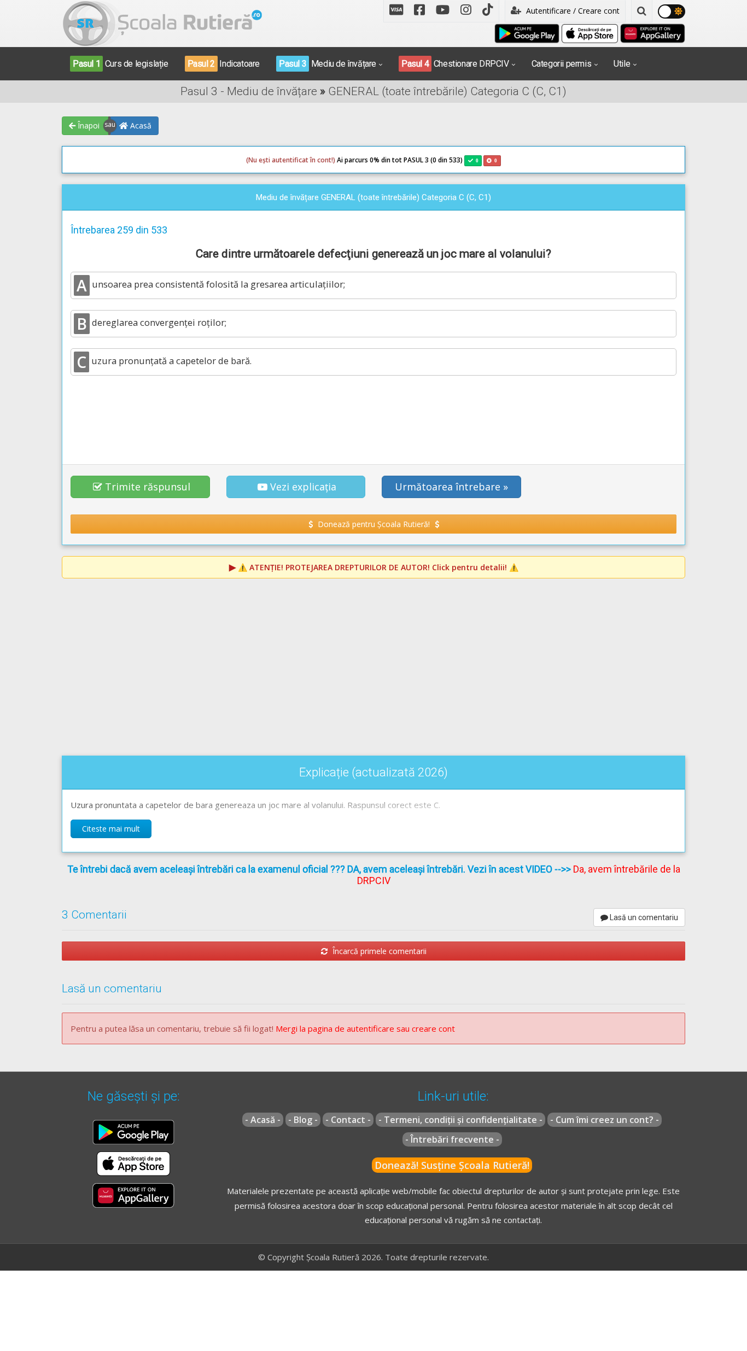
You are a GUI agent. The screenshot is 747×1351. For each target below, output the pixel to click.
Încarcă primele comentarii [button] (378, 951)
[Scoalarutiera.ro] (162, 22)
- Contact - (348, 1120)
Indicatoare (224, 64)
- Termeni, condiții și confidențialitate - (460, 1120)
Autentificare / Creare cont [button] (572, 10)
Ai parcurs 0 (310, 160)
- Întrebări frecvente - (452, 1139)
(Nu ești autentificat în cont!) (290, 160)
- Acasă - (263, 1120)
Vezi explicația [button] (303, 486)
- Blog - (303, 1120)
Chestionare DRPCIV (455, 64)
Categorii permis (562, 64)
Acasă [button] (139, 125)
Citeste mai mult (111, 828)
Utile (622, 64)
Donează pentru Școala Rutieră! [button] (374, 524)
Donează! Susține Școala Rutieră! (452, 1165)
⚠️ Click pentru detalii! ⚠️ (378, 567)
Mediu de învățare (327, 64)
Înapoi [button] (87, 125)
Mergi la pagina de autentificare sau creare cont (365, 1028)
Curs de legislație (120, 64)
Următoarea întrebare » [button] (451, 486)
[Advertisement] (373, 414)
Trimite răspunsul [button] (147, 486)
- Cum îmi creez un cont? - (604, 1120)
